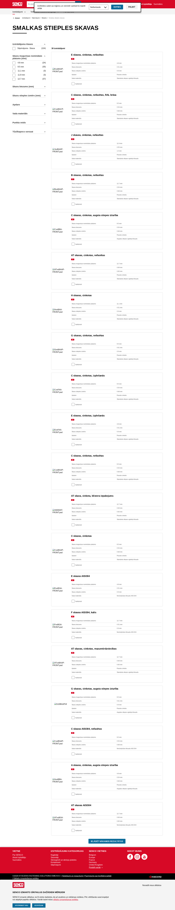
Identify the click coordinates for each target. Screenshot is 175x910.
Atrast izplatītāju (144, 4)
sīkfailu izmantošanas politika (65, 900)
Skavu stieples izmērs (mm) (26, 95)
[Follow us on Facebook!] (130, 859)
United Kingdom (96, 865)
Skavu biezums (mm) (23, 86)
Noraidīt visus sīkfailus (151, 885)
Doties (117, 7)
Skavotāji (55, 857)
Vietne (16, 851)
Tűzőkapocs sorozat (22, 131)
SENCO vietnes (97, 851)
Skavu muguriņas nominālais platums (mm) (27, 57)
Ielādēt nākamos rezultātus (107, 841)
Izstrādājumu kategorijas (67, 851)
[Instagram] (137, 859)
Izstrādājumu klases (22, 44)
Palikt (131, 7)
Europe (92, 857)
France (92, 860)
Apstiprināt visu (21, 905)
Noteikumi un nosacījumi (73, 876)
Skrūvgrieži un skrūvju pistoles (63, 860)
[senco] (17, 4)
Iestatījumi (39, 905)
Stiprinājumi (36, 18)
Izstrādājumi (26, 18)
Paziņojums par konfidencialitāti (98, 876)
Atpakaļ (17, 18)
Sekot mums (134, 851)
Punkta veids (19, 122)
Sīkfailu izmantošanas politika (26, 878)
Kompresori (55, 862)
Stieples (44, 18)
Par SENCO (17, 855)
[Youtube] (144, 859)
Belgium (92, 855)
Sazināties (158, 4)
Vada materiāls (20, 113)
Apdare (16, 104)
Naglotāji (54, 855)
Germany (93, 862)
